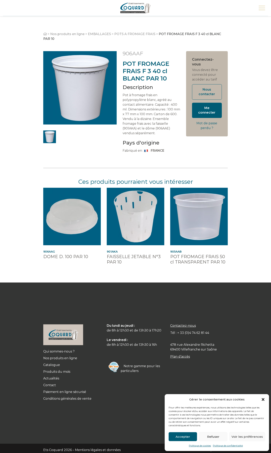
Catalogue (51, 365)
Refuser (213, 437)
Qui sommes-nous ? (59, 351)
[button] (263, 399)
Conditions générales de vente (67, 398)
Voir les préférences (247, 437)
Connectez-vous (203, 61)
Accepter (183, 437)
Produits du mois (56, 372)
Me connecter (206, 110)
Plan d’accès (180, 356)
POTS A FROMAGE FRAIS (134, 34)
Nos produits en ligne (67, 34)
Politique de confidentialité (228, 445)
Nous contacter (207, 92)
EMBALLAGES (99, 34)
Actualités (51, 378)
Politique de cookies (200, 445)
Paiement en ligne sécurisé (64, 392)
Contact (49, 385)
